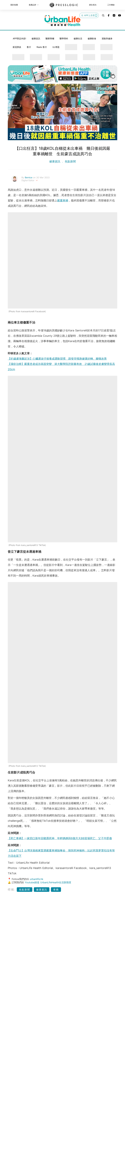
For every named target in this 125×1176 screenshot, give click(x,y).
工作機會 (111, 5)
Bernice (29, 177)
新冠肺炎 (17, 47)
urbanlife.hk (36, 879)
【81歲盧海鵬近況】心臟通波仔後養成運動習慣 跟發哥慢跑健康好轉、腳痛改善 (57, 358)
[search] (103, 15)
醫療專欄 (50, 38)
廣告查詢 (92, 5)
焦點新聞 (70, 161)
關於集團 (14, 5)
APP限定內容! (19, 38)
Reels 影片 (42, 47)
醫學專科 (64, 38)
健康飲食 (92, 38)
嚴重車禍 (62, 200)
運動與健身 (107, 38)
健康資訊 (36, 38)
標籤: (12, 889)
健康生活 (78, 38)
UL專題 (55, 47)
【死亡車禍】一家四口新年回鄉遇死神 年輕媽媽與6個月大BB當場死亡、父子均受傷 (60, 838)
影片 (29, 47)
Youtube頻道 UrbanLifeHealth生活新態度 (48, 882)
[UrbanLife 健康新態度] (62, 20)
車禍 (56, 889)
